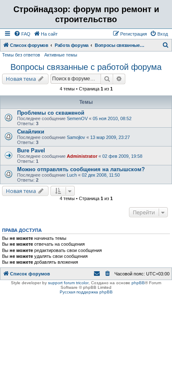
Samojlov (76, 137)
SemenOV (77, 118)
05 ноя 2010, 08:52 (112, 118)
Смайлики (30, 132)
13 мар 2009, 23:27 (110, 137)
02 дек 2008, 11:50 (101, 174)
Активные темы (60, 54)
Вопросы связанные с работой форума (86, 67)
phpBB (138, 282)
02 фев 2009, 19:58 (122, 156)
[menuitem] (22, 34)
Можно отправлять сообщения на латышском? (81, 169)
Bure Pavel (31, 150)
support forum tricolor (68, 282)
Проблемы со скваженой (50, 113)
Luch (72, 174)
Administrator (82, 156)
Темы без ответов (21, 54)
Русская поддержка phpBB (86, 292)
